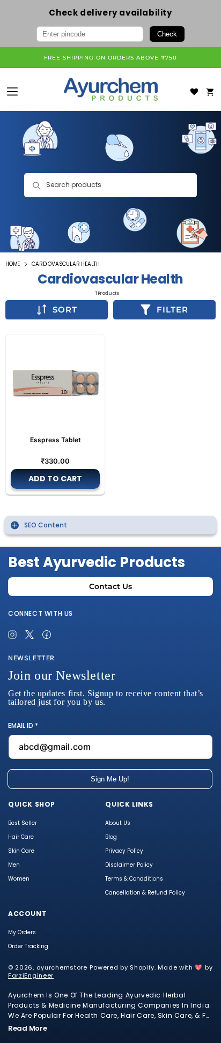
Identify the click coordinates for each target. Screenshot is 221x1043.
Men (14, 865)
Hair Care (21, 838)
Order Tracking (28, 947)
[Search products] (36, 185)
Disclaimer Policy (129, 865)
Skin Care (21, 851)
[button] (210, 91)
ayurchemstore (61, 967)
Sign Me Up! (110, 779)
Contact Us (110, 586)
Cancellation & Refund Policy (145, 893)
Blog (111, 838)
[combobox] (110, 185)
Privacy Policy (124, 851)
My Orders (22, 933)
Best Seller (22, 824)
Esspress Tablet (55, 440)
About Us (117, 824)
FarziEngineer (31, 975)
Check (167, 34)
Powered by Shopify (122, 967)
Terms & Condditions (134, 879)
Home (12, 264)
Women (19, 879)
